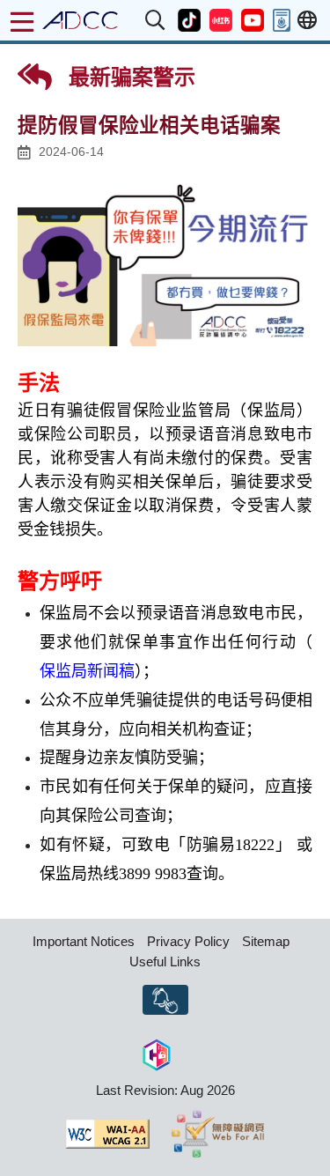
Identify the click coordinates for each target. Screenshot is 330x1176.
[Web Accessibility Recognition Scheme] (218, 1133)
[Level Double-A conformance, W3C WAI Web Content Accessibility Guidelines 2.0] (107, 1134)
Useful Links (165, 961)
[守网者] (157, 1052)
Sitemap (266, 941)
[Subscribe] (165, 1000)
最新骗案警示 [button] (128, 77)
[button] (156, 20)
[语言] (307, 21)
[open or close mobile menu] (22, 22)
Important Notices (84, 941)
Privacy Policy (188, 941)
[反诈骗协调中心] (80, 20)
